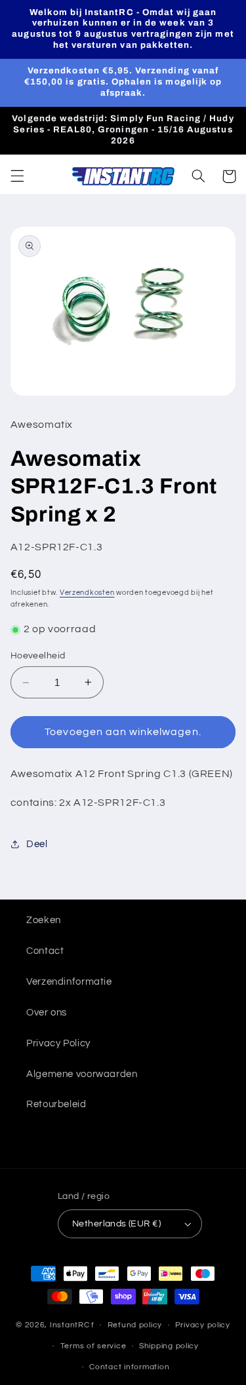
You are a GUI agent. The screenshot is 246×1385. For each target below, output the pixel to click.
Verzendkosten (87, 592)
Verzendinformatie (69, 982)
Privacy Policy (58, 1043)
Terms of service (93, 1346)
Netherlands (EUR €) (116, 1223)
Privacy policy (202, 1325)
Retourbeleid (56, 1104)
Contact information (129, 1367)
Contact (45, 951)
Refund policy (135, 1325)
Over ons (46, 1012)
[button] (17, 176)
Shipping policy (169, 1346)
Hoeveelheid (38, 655)
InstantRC (70, 1325)
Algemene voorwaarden (82, 1074)
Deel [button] (37, 844)
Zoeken (43, 920)
